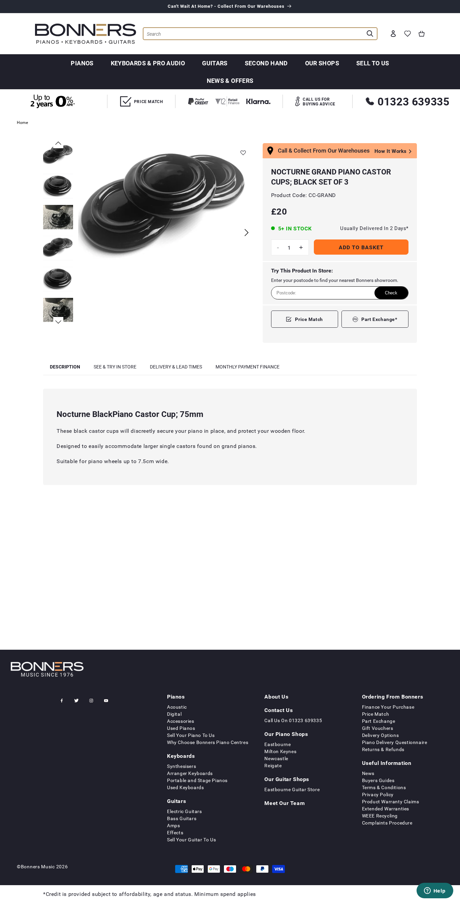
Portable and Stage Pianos (197, 780)
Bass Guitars (181, 818)
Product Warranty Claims (390, 801)
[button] (421, 33)
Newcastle (276, 758)
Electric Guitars (184, 811)
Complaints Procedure (387, 822)
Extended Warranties (385, 808)
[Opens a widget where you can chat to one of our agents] (434, 891)
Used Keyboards (185, 787)
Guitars (215, 63)
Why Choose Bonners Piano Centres (207, 742)
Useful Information (387, 763)
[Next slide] (247, 232)
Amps (173, 825)
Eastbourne (277, 744)
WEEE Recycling (380, 815)
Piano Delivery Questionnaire (394, 742)
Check (391, 292)
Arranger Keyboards (190, 773)
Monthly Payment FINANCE (248, 366)
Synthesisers (181, 766)
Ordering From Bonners (392, 696)
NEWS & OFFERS (230, 80)
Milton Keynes (280, 751)
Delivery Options (380, 735)
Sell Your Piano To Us (191, 735)
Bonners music (38, 866)
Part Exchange (378, 721)
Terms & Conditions (384, 787)
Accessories (180, 721)
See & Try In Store (115, 366)
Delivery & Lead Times (176, 366)
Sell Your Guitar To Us (191, 839)
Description (65, 366)
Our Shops (322, 63)
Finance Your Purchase (388, 707)
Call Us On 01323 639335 (293, 720)
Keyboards (181, 755)
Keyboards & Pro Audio (148, 63)
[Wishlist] (407, 33)
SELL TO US (372, 63)
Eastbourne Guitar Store (292, 789)
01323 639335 (413, 101)
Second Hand (266, 63)
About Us (276, 696)
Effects (175, 832)
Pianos (82, 63)
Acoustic (177, 707)
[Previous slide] (58, 143)
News (368, 773)
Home (22, 122)
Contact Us (278, 710)
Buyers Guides (378, 780)
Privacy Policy (378, 794)
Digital (174, 714)
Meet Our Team (284, 803)
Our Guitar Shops (286, 779)
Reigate (273, 765)
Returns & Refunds (383, 749)
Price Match (309, 319)
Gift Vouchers (377, 728)
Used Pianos (181, 728)
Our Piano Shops (286, 734)
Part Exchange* (379, 319)
